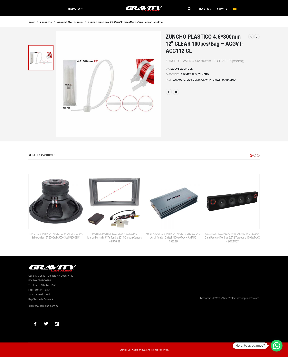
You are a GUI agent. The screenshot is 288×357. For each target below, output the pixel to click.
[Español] (235, 9)
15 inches (33, 233)
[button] (251, 155)
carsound (193, 79)
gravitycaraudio (224, 79)
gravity (206, 79)
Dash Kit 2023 (109, 233)
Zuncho (203, 74)
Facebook (169, 92)
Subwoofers (68, 233)
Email (176, 92)
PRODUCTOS (74, 8)
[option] (40, 57)
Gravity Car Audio (50, 233)
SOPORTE (222, 8)
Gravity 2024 (189, 74)
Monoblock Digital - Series (200, 233)
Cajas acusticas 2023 (216, 233)
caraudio (179, 79)
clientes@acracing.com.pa (43, 305)
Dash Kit (96, 233)
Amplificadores (154, 233)
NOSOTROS (205, 8)
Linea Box (254, 233)
